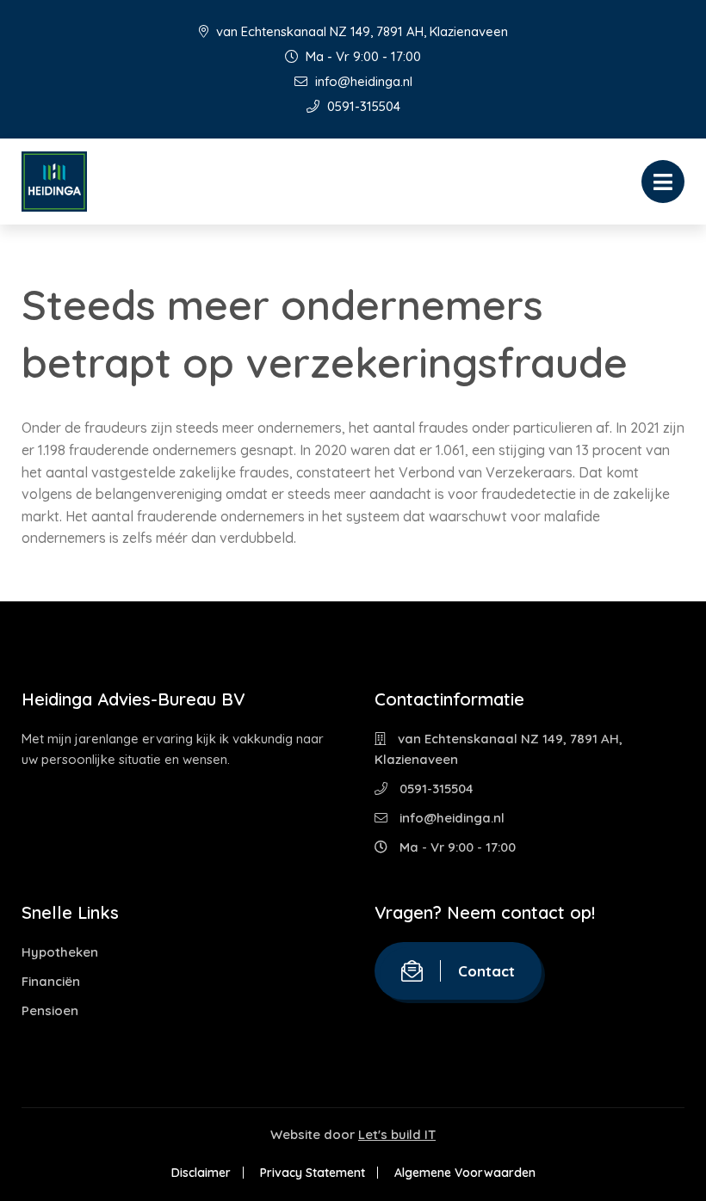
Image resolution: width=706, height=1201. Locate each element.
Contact (486, 971)
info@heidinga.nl (362, 81)
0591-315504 (362, 106)
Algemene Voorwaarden (465, 1172)
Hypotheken (60, 952)
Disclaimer (201, 1172)
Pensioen (50, 1010)
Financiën (51, 981)
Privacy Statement (312, 1172)
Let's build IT (397, 1134)
